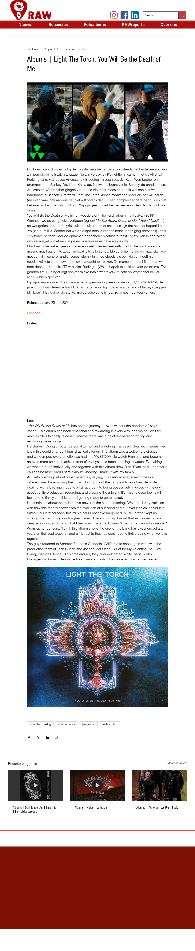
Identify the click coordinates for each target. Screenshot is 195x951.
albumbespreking (40, 724)
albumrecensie (67, 724)
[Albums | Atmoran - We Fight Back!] (159, 785)
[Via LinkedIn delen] (47, 737)
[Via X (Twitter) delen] (38, 737)
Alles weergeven (177, 763)
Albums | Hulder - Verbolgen (91, 808)
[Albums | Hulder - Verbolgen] (97, 785)
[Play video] (97, 122)
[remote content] (56, 369)
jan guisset (88, 724)
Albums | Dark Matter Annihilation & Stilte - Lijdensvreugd (34, 810)
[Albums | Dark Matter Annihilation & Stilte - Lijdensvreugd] (35, 785)
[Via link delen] (57, 737)
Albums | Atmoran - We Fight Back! (157, 808)
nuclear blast (109, 724)
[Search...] (182, 15)
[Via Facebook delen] (29, 737)
